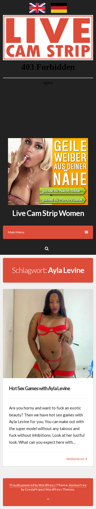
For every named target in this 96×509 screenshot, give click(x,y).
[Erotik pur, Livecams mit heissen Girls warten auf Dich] (48, 203)
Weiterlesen (75, 459)
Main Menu (16, 232)
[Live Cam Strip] (37, 11)
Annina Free (77, 485)
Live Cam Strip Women (48, 213)
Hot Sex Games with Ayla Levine (39, 388)
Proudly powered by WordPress (32, 485)
